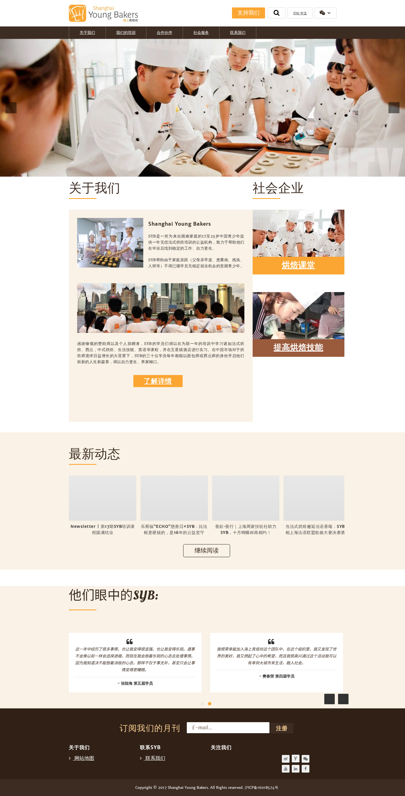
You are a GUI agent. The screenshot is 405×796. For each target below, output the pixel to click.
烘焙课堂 (298, 265)
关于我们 (87, 32)
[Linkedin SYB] (295, 769)
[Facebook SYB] (305, 769)
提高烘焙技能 (298, 347)
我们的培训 (126, 32)
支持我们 (248, 12)
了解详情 (158, 381)
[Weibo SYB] (286, 759)
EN (295, 13)
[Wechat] (326, 12)
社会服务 (201, 32)
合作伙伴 (164, 32)
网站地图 (84, 758)
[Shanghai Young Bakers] (101, 13)
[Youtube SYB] (286, 769)
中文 (303, 13)
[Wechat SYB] (305, 759)
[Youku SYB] (295, 758)
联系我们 (237, 32)
